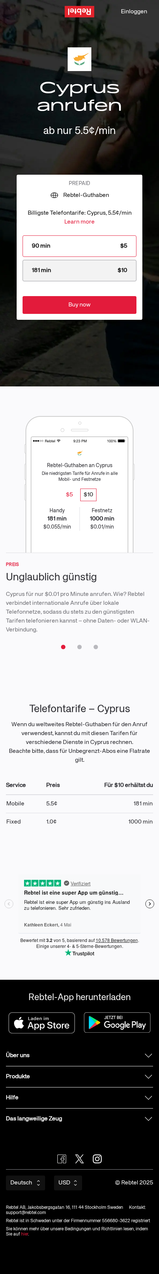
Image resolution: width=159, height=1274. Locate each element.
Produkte (18, 1077)
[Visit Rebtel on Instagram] (97, 1158)
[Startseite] (79, 11)
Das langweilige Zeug (34, 1119)
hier (24, 1234)
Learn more (79, 222)
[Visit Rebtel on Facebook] (61, 1158)
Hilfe (12, 1098)
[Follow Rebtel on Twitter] (79, 1158)
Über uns (18, 1056)
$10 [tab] (88, 495)
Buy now (79, 305)
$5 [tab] (69, 495)
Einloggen (134, 12)
